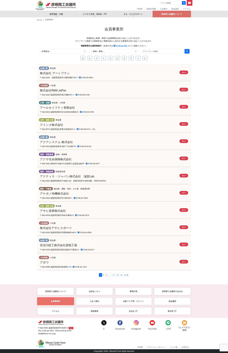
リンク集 (174, 347)
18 (117, 275)
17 (113, 275)
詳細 (183, 72)
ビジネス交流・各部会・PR (95, 14)
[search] (163, 51)
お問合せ (185, 347)
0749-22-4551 (122, 45)
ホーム (39, 19)
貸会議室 (175, 8)
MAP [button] (71, 328)
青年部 (170, 311)
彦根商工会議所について (171, 14)
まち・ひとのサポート (133, 14)
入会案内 (163, 8)
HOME (139, 8)
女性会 (131, 311)
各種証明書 (151, 8)
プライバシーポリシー (156, 347)
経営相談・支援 (56, 14)
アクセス (186, 8)
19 (121, 275)
